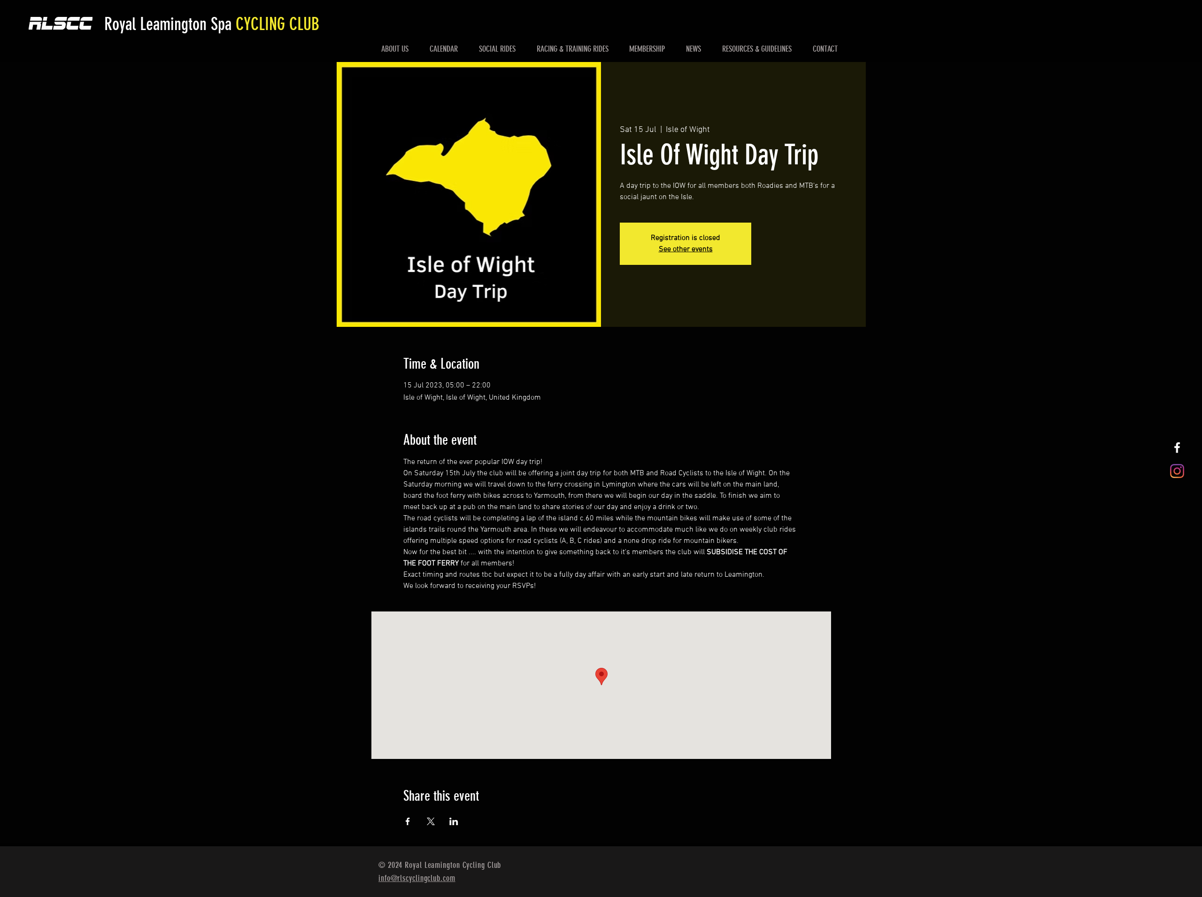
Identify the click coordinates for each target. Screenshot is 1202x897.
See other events (686, 249)
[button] (395, 48)
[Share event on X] (430, 821)
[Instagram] (1177, 471)
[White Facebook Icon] (1177, 448)
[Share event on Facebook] (407, 821)
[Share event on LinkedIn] (453, 821)
